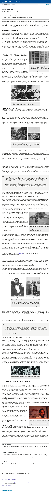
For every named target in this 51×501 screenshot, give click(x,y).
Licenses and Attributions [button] (7, 490)
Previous (4, 494)
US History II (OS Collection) (15, 1)
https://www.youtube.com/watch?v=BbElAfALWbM (39, 486)
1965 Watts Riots (20, 253)
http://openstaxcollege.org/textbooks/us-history (21, 482)
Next (47, 494)
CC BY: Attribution (35, 482)
